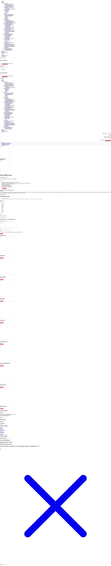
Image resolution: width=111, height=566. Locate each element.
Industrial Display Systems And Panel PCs (9, 44)
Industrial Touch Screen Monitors (9, 45)
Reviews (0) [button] (1, 200)
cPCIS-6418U (2, 298)
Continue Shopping (5, 64)
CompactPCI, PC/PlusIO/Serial (9, 7)
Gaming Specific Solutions (9, 34)
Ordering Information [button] (3, 194)
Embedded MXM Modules (9, 100)
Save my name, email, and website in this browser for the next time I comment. (12, 232)
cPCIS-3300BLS (3, 277)
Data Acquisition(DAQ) (8, 94)
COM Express (7, 11)
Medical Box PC (7, 115)
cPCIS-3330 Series (3, 406)
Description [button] (1, 190)
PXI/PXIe (6, 18)
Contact (3, 53)
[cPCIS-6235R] (8, 317)
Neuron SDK (7, 126)
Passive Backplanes (8, 27)
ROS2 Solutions (5, 125)
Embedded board (7, 104)
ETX (6, 13)
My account (3, 69)
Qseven (6, 12)
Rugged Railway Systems (8, 50)
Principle (3, 51)
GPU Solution (7, 19)
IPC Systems (7, 32)
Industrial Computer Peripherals (9, 28)
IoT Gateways (7, 111)
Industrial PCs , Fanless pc (7, 108)
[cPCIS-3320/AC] (8, 382)
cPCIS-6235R (2, 320)
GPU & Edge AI (5, 97)
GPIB (6, 17)
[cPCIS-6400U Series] (8, 339)
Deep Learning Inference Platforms (10, 21)
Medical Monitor (7, 37)
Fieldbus (6, 41)
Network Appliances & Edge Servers (8, 42)
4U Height (3, 145)
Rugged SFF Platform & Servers (7, 48)
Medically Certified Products (7, 35)
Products (3, 2)
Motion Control (7, 39)
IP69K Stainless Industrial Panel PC (10, 46)
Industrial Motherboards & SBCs (7, 23)
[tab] (55, 190)
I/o (5, 40)
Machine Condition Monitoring (9, 93)
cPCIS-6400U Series (3, 341)
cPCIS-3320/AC (3, 384)
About (2, 1)
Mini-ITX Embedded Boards (9, 24)
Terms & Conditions (4, 55)
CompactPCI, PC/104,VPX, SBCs (8, 6)
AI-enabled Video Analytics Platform (10, 101)
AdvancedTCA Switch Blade (9, 4)
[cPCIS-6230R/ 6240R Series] (8, 360)
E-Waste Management (5, 52)
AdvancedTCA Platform (8, 83)
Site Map (3, 54)
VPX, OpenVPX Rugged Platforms (10, 8)
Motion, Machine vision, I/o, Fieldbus (8, 38)
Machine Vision (7, 118)
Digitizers (6, 16)
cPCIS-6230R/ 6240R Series (5, 363)
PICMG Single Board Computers (9, 26)
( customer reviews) (3, 177)
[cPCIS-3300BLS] (8, 274)
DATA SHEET (4, 188)
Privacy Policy (4, 56)
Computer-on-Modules (6, 9)
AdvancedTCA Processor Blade (9, 5)
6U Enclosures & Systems (5, 144)
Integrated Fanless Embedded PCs (10, 31)
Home (2, 79)
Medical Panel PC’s (8, 36)
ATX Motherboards (8, 25)
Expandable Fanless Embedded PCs (10, 30)
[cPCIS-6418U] (8, 296)
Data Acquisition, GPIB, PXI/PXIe (8, 14)
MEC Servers (7, 43)
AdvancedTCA (5, 3)
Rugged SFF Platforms (8, 49)
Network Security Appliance (9, 122)
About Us (2, 430)
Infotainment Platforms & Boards (8, 33)
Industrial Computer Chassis (9, 29)
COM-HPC (6, 10)
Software (3, 129)
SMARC (6, 90)
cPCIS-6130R (2, 255)
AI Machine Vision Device (9, 20)
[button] (110, 135)
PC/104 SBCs (7, 86)
